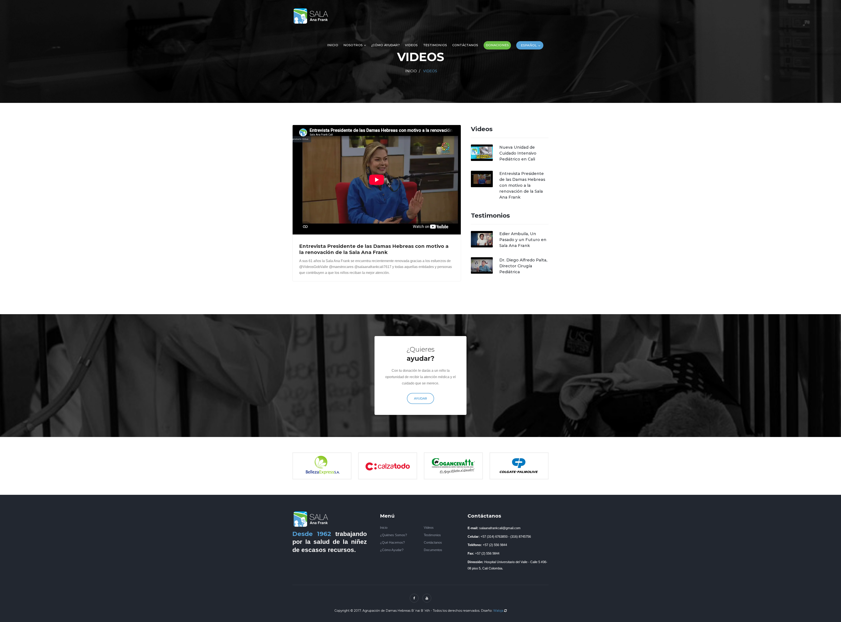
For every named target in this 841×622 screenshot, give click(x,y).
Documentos (433, 550)
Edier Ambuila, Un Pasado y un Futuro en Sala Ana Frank (522, 239)
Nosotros (353, 45)
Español (529, 45)
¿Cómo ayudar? (385, 45)
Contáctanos (465, 45)
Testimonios (435, 45)
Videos (411, 45)
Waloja (498, 611)
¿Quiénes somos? (393, 535)
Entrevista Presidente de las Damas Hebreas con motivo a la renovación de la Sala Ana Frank (522, 185)
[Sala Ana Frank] (311, 15)
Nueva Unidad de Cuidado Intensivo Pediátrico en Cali (517, 153)
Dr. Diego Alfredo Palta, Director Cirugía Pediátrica (523, 266)
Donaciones (497, 45)
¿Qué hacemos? (392, 542)
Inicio (332, 45)
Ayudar (420, 399)
